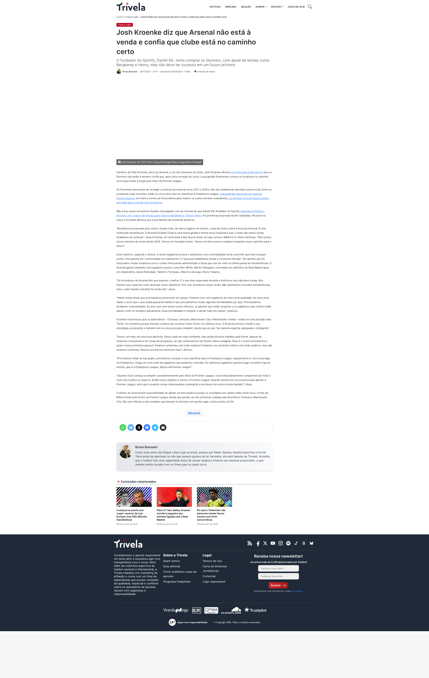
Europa (260, 6)
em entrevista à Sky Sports (247, 172)
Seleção (246, 6)
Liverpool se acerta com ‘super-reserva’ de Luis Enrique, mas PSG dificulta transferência (131, 515)
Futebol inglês (131, 17)
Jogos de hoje (296, 6)
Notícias (215, 6)
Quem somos (171, 561)
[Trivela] (130, 7)
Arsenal (195, 413)
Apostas (276, 6)
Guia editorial (171, 566)
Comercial (209, 576)
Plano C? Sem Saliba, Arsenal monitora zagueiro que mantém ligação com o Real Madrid (173, 515)
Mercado (230, 6)
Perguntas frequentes (176, 581)
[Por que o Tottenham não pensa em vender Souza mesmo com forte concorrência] (214, 497)
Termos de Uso (212, 561)
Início (121, 17)
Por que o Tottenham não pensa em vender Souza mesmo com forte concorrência (211, 515)
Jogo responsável (214, 581)
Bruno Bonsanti (146, 447)
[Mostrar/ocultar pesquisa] (310, 6)
